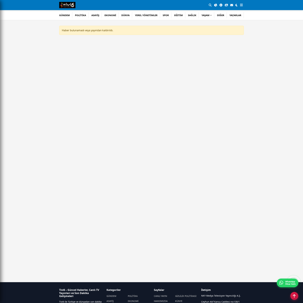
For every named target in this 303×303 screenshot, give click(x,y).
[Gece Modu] (237, 5)
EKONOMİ (110, 15)
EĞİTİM (178, 15)
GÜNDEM (64, 15)
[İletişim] (231, 5)
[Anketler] (215, 5)
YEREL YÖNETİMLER (146, 15)
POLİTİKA (80, 15)
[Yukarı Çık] (294, 296)
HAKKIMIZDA (161, 301)
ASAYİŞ (95, 15)
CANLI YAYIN (160, 295)
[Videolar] (221, 5)
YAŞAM (205, 15)
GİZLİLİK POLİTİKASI (185, 295)
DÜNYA (125, 15)
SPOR (166, 15)
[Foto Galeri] (226, 5)
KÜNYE (178, 301)
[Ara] (210, 5)
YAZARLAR (235, 15)
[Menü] (241, 5)
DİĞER (220, 15)
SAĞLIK (192, 15)
